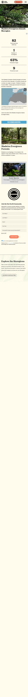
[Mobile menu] (26, 2)
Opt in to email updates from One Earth (10, 240)
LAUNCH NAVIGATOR (9, 275)
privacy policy (10, 243)
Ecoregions (13, 122)
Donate (18, 2)
